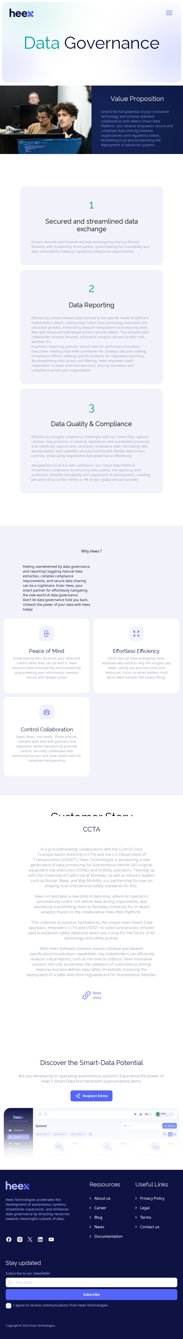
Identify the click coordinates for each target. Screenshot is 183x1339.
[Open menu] (169, 13)
